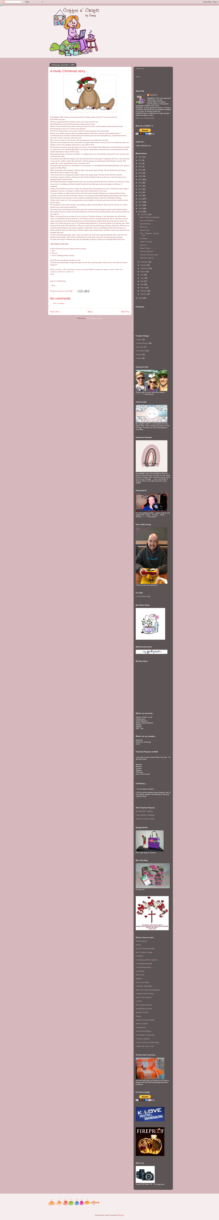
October (143, 265)
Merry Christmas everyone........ (151, 217)
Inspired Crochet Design (144, 994)
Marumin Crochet (142, 1012)
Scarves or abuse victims (145, 819)
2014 (140, 196)
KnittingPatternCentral (144, 1009)
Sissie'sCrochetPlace (143, 1031)
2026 (140, 157)
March (142, 288)
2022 (140, 170)
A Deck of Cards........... (148, 242)
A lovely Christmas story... (149, 255)
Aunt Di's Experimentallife (145, 949)
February (143, 291)
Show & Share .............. (149, 248)
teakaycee (153, 95)
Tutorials (139, 358)
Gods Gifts (140, 347)
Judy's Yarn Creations (144, 997)
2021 (140, 173)
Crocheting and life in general (146, 960)
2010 (140, 208)
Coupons (139, 340)
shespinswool (141, 1027)
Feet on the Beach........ (148, 221)
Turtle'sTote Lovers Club (144, 1046)
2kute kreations (141, 941)
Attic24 (138, 945)
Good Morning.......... (147, 224)
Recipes (139, 354)
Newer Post (54, 311)
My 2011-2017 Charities (144, 811)
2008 (140, 298)
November (144, 262)
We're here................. (148, 227)
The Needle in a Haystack (145, 1035)
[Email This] (78, 291)
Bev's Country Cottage (144, 952)
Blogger (121, 1215)
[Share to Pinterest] (88, 291)
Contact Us (140, 69)
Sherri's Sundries (142, 1024)
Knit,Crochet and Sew (144, 1005)
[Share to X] (83, 291)
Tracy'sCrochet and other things (147, 1042)
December (144, 214)
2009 (140, 212)
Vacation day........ (146, 230)
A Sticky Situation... (147, 251)
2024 (140, 163)
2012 (140, 202)
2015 (140, 192)
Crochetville (140, 971)
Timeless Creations (143, 1039)
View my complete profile (145, 118)
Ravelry (138, 1016)
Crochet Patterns (142, 343)
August (143, 272)
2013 (140, 199)
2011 (140, 205)
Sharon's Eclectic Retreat (145, 1020)
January (143, 294)
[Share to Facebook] (86, 291)
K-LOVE (139, 1001)
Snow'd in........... (146, 245)
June (142, 278)
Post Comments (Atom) (95, 318)
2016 (140, 189)
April (142, 284)
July (142, 275)
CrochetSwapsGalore (143, 967)
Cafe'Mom (139, 956)
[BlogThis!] (81, 291)
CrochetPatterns (142, 596)
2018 (140, 183)
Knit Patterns (140, 351)
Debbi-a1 (139, 979)
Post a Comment (59, 303)
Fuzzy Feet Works (142, 982)
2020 (140, 176)
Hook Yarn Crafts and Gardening (147, 990)
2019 (140, 180)
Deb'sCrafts (140, 975)
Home (90, 311)
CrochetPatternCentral (144, 964)
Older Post (125, 311)
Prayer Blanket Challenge (145, 815)
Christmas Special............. (150, 258)
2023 (140, 167)
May (142, 281)
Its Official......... (146, 239)
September (144, 268)
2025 (140, 160)
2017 (140, 186)
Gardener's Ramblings (144, 986)
